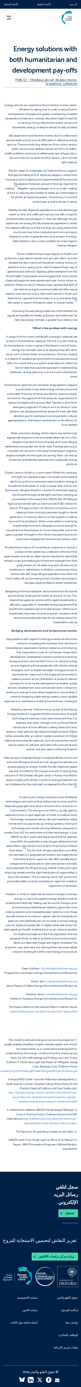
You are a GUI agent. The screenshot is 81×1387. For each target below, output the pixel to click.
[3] (27, 714)
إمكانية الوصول (69, 1310)
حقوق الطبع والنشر (67, 1298)
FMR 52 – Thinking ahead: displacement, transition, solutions (46, 81)
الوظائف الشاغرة (68, 1335)
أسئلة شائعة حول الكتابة (24, 1322)
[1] (75, 1040)
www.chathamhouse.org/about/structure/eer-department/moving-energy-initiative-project (50, 1121)
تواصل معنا (71, 1322)
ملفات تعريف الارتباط (66, 1347)
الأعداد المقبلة (44, 4)
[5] (75, 1140)
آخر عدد (73, 4)
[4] (75, 1132)
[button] (10, 17)
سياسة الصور (30, 1310)
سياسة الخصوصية (27, 1298)
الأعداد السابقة (11, 4)
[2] (75, 1079)
